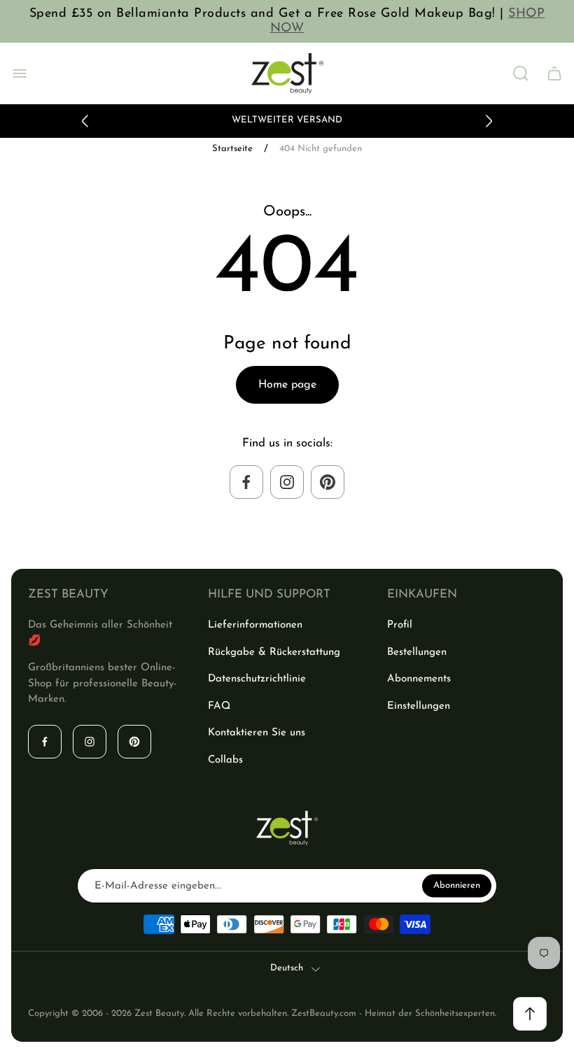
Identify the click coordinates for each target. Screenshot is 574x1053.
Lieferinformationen (255, 625)
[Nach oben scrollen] (530, 1014)
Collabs (225, 760)
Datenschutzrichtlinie (257, 679)
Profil (399, 625)
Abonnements (419, 679)
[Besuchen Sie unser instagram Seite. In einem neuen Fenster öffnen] (287, 482)
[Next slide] (488, 121)
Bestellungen (417, 652)
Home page (287, 384)
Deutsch (286, 968)
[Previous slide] (85, 121)
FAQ (219, 706)
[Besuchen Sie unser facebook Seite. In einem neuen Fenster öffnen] (246, 482)
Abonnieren (456, 885)
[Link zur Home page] (286, 828)
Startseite (232, 148)
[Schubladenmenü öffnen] (20, 73)
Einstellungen (418, 706)
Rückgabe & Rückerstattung (274, 652)
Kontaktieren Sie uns (256, 733)
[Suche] (520, 73)
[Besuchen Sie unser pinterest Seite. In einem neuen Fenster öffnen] (327, 482)
